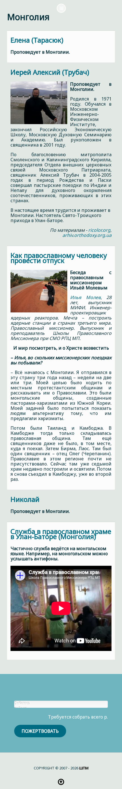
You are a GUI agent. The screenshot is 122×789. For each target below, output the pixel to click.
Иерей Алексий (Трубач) (49, 72)
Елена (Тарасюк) (36, 40)
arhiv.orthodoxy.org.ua (87, 235)
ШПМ (84, 768)
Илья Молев (85, 297)
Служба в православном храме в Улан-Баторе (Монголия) (60, 534)
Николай (24, 499)
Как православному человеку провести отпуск (58, 258)
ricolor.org (99, 230)
